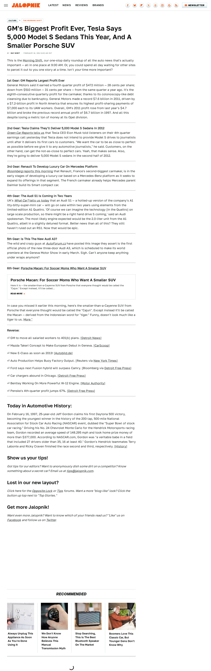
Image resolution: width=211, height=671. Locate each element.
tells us (25, 132)
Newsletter (196, 5)
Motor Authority (93, 383)
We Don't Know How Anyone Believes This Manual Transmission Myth (54, 641)
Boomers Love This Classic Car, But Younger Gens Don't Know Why (122, 639)
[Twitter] (148, 5)
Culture (12, 20)
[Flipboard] (141, 5)
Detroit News (91, 338)
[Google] (169, 5)
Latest (53, 5)
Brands (98, 5)
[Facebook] (127, 5)
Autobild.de (63, 353)
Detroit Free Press (117, 368)
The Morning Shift (32, 20)
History (120, 446)
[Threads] (155, 5)
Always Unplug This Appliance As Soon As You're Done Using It (20, 639)
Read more (17, 293)
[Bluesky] (134, 5)
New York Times (105, 360)
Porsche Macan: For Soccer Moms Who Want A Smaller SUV (63, 280)
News (66, 5)
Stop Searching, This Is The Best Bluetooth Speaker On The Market (87, 639)
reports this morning (30, 171)
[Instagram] (162, 5)
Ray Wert (15, 53)
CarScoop (101, 345)
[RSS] (176, 5)
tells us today (31, 200)
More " (27, 319)
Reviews (81, 5)
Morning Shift (32, 60)
